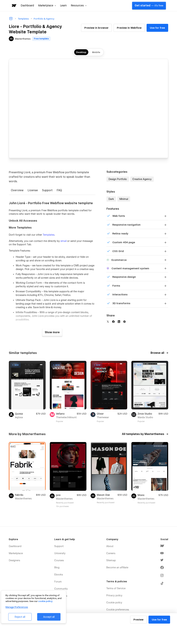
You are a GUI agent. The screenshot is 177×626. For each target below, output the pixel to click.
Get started (149, 5)
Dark (111, 199)
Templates (48, 234)
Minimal (123, 199)
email (63, 241)
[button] (47, 5)
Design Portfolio (118, 179)
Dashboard (27, 5)
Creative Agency (142, 179)
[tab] (17, 190)
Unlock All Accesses (23, 220)
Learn (63, 5)
